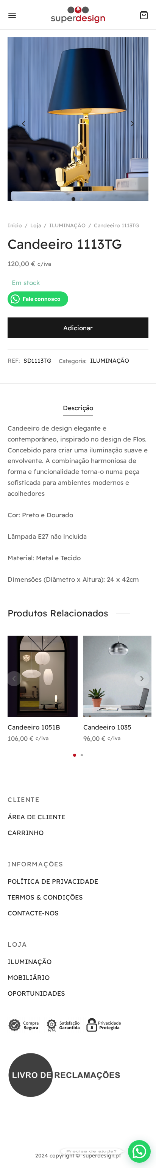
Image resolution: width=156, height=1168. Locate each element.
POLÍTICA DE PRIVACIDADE (53, 881)
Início (15, 225)
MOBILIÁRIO (29, 977)
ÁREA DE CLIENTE (36, 817)
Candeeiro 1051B (34, 727)
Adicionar (78, 328)
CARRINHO (26, 833)
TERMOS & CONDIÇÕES (45, 897)
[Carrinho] (143, 15)
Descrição (78, 408)
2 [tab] (82, 755)
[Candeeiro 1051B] (43, 676)
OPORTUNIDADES (36, 993)
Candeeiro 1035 (107, 727)
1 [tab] (74, 755)
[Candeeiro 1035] (118, 676)
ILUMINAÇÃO (67, 225)
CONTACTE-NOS (33, 913)
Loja (35, 225)
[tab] (78, 408)
